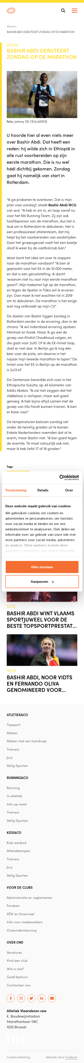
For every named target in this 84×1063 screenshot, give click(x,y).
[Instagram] (21, 998)
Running (13, 787)
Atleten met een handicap (26, 741)
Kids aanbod (16, 842)
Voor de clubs (20, 887)
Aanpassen (39, 581)
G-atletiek (14, 796)
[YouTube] (52, 998)
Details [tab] (42, 490)
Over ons (15, 942)
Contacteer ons (18, 985)
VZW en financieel (20, 914)
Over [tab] (69, 490)
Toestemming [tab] (15, 490)
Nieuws (11, 26)
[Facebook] (11, 998)
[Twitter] (31, 998)
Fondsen (13, 905)
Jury (10, 757)
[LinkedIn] (42, 998)
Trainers (13, 749)
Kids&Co (14, 832)
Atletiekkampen (18, 850)
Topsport (13, 724)
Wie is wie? (15, 968)
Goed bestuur (17, 977)
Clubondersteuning (22, 930)
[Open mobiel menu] (75, 11)
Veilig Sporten (17, 765)
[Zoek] (63, 11)
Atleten (12, 733)
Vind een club (17, 960)
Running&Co (17, 777)
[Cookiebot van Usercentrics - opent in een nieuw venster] (60, 478)
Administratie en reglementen (29, 897)
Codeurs (71, 1057)
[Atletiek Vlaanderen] (11, 10)
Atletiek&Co (17, 714)
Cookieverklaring (18, 1057)
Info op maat (17, 804)
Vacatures (14, 952)
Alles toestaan (42, 567)
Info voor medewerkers (24, 922)
